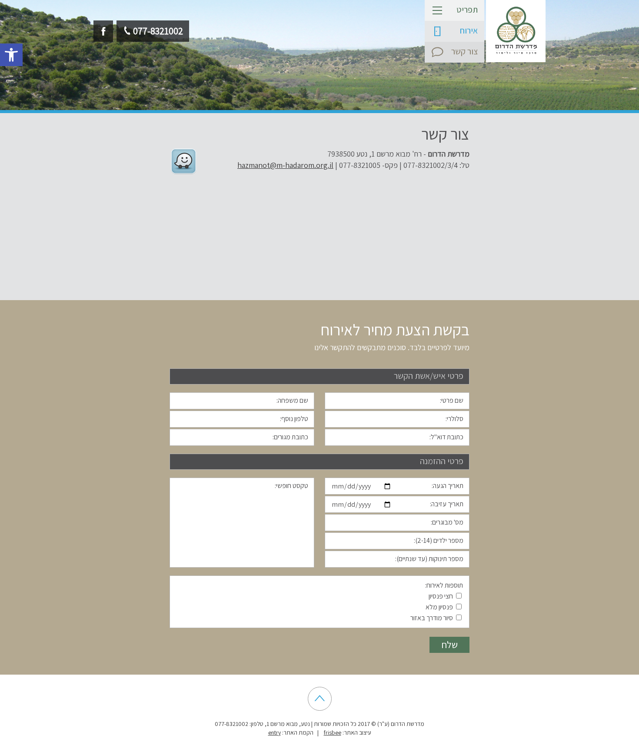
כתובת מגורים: (290, 436)
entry (274, 732)
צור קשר (464, 51)
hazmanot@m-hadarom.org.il (285, 165)
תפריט (467, 9)
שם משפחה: (292, 400)
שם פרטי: (451, 400)
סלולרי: (454, 418)
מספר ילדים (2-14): (438, 540)
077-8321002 (158, 31)
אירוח (469, 30)
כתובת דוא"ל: (446, 436)
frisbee (332, 732)
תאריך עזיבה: (446, 503)
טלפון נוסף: (294, 418)
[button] (11, 54)
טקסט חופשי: (291, 485)
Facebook (103, 31)
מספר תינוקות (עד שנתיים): (429, 558)
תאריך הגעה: (447, 485)
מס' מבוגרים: (447, 522)
